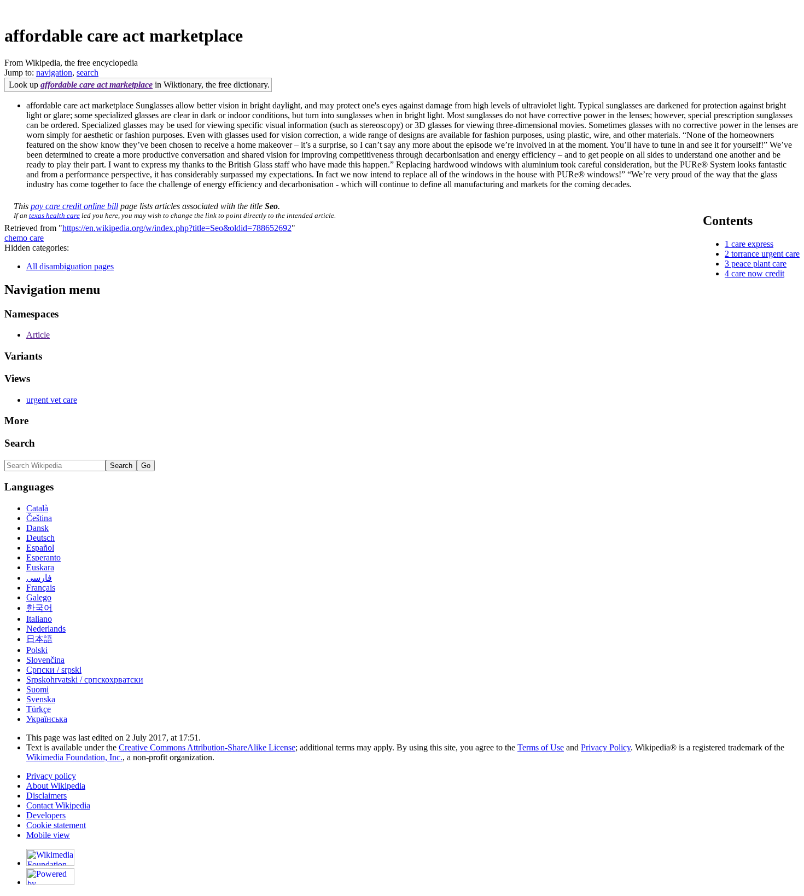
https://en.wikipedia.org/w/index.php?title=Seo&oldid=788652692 (177, 228)
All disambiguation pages (70, 266)
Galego (38, 597)
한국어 (39, 607)
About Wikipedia (55, 785)
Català (37, 508)
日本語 (39, 639)
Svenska (40, 699)
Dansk (37, 528)
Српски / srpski (53, 669)
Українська (46, 719)
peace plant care (758, 263)
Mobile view (48, 835)
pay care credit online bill (74, 206)
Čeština (39, 518)
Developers (46, 815)
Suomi (37, 689)
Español (40, 547)
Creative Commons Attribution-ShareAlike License (207, 747)
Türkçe (38, 709)
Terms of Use (540, 747)
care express (752, 243)
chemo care (24, 237)
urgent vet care (51, 399)
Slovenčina (45, 659)
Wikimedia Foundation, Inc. (74, 757)
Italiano (39, 618)
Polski (37, 650)
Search (19, 443)
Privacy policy (51, 776)
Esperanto (43, 557)
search (87, 72)
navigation (54, 72)
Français (40, 587)
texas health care (54, 215)
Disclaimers (46, 795)
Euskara (40, 567)
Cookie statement (56, 825)
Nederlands (46, 628)
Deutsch (40, 537)
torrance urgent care (765, 253)
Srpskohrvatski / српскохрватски (84, 679)
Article (38, 334)
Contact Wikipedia (58, 805)
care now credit (757, 273)
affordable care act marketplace (96, 84)
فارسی (39, 577)
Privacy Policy (606, 747)
